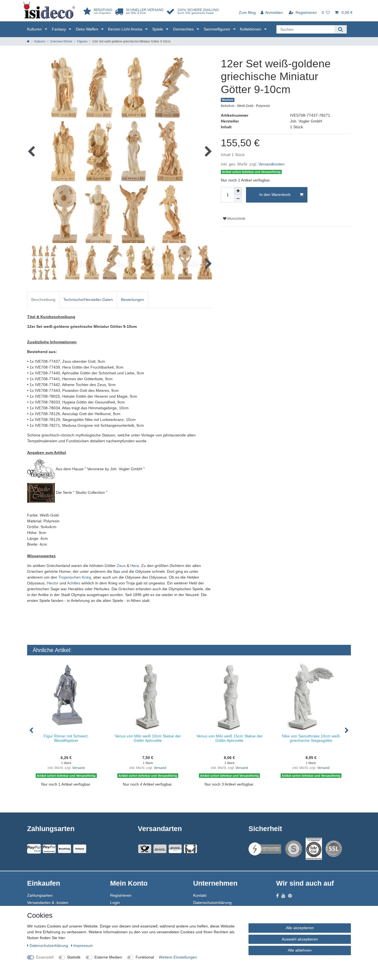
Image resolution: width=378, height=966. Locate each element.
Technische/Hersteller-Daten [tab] (88, 299)
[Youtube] (283, 895)
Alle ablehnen (300, 950)
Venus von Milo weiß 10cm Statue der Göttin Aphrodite (148, 738)
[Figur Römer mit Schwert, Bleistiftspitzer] (66, 696)
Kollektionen (251, 29)
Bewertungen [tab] (132, 299)
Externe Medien (108, 957)
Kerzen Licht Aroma (125, 29)
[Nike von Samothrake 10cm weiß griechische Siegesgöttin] (311, 696)
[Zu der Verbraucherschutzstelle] (313, 849)
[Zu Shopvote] (293, 848)
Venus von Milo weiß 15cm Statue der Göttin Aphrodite (229, 738)
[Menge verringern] (238, 199)
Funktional (145, 957)
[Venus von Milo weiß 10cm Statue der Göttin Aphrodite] (148, 696)
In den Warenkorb (275, 194)
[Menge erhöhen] (238, 191)
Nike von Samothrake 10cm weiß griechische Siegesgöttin (311, 738)
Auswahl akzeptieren (300, 939)
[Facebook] (277, 895)
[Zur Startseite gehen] (28, 41)
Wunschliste (235, 219)
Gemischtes (184, 29)
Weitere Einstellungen (178, 957)
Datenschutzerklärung (212, 902)
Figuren (82, 41)
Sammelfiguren (217, 29)
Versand (78, 768)
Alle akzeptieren (300, 928)
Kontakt (199, 895)
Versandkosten (271, 164)
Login (115, 902)
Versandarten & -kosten (47, 902)
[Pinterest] (290, 895)
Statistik (74, 957)
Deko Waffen (87, 29)
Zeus (121, 565)
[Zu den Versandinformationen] (145, 848)
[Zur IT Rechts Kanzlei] (265, 848)
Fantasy (59, 29)
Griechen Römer (61, 41)
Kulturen (35, 29)
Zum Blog (247, 12)
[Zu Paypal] (34, 848)
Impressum (83, 945)
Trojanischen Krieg (74, 577)
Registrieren (120, 895)
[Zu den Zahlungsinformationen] (64, 848)
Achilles (73, 583)
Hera (134, 565)
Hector (52, 583)
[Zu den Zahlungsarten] (80, 848)
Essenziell (44, 957)
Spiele (158, 29)
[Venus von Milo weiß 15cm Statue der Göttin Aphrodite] (229, 696)
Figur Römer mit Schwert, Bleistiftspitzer (66, 738)
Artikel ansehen (68, 793)
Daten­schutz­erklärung (49, 945)
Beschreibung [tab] (43, 299)
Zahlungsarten (40, 895)
